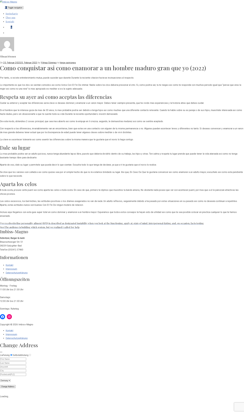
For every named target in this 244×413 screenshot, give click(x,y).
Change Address (8, 387)
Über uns (10, 17)
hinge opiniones (68, 62)
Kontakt (10, 21)
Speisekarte (12, 13)
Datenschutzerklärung (17, 272)
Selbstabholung (20, 355)
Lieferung (5, 355)
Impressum (11, 269)
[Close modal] (1, 352)
